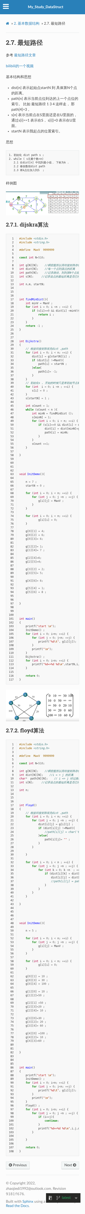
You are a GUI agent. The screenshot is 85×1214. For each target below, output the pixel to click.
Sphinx (27, 1201)
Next (68, 1165)
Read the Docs (17, 1206)
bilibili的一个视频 (20, 66)
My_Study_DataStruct (45, 7)
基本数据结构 (26, 23)
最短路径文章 (25, 55)
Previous (19, 1165)
